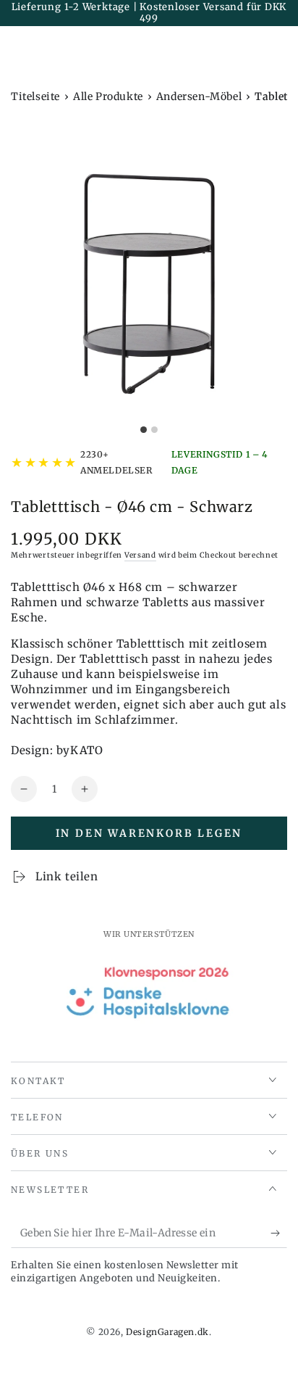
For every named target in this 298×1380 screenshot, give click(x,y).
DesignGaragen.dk (167, 1331)
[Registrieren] (279, 1233)
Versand (140, 555)
